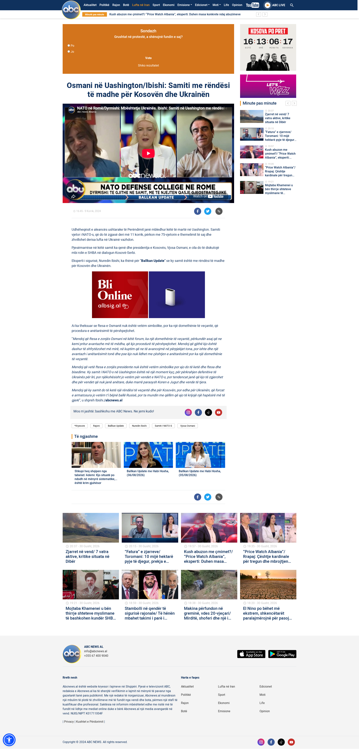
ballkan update (116, 426)
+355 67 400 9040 (96, 656)
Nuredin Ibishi (139, 426)
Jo (72, 51)
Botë (126, 5)
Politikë (104, 5)
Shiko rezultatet (148, 65)
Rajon (116, 5)
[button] (9, 739)
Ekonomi (168, 5)
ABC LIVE (278, 5)
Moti (216, 5)
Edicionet (201, 5)
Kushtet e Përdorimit (89, 721)
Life (226, 5)
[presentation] (289, 104)
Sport (156, 5)
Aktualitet (90, 5)
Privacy (69, 721)
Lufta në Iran (141, 5)
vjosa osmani (187, 426)
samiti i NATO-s (163, 426)
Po (72, 46)
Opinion (237, 5)
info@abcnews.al (95, 651)
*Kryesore (79, 426)
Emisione (183, 5)
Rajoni (96, 426)
